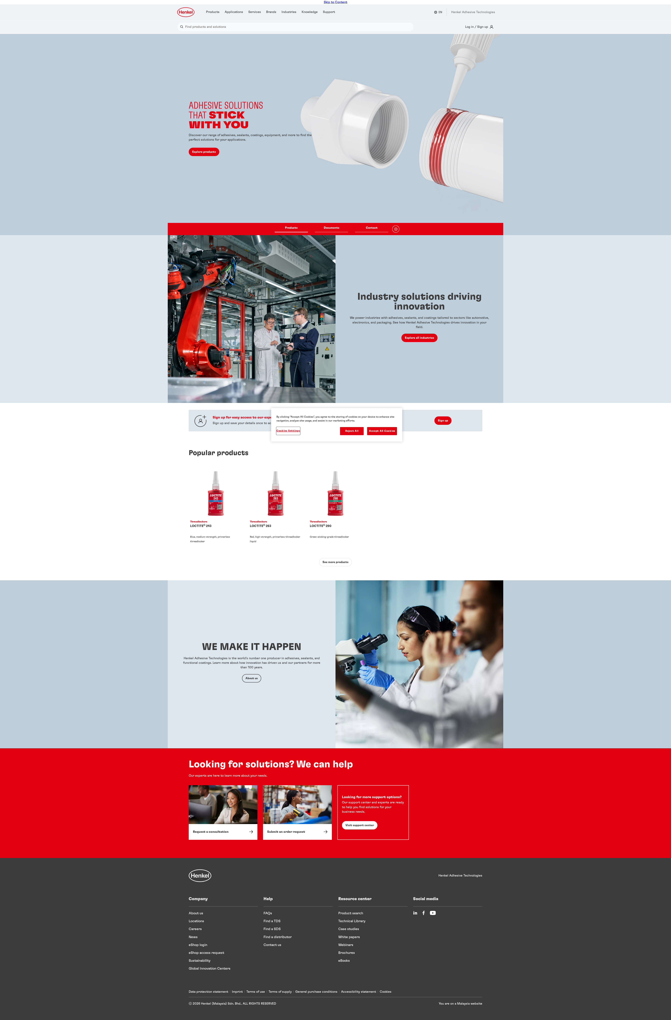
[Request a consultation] (223, 812)
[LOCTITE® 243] (216, 508)
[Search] (182, 27)
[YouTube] (433, 913)
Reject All (351, 431)
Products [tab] (291, 227)
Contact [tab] (372, 227)
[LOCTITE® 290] (335, 508)
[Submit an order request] (297, 812)
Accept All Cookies (382, 431)
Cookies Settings (288, 431)
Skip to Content (335, 2)
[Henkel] (200, 875)
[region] (336, 425)
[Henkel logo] (186, 12)
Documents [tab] (331, 227)
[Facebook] (423, 913)
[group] (335, 134)
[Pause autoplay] (396, 229)
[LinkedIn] (415, 913)
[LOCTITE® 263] (275, 508)
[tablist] (331, 229)
